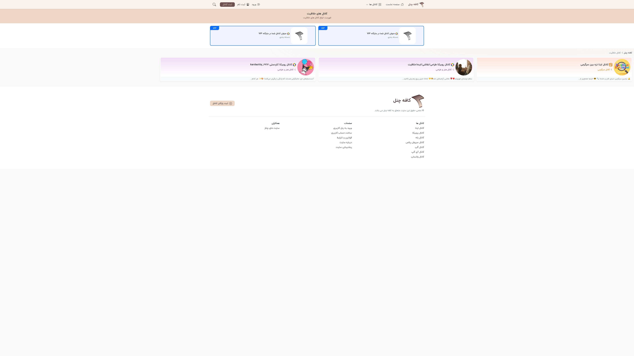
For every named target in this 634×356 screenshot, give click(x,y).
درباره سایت (346, 142)
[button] (214, 4)
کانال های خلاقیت (317, 13)
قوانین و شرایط (344, 137)
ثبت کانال (227, 4)
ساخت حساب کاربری (341, 132)
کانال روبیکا (418, 132)
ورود (254, 4)
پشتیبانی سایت (344, 147)
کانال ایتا (419, 128)
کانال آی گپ (417, 152)
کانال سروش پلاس (415, 142)
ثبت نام (241, 4)
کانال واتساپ (417, 156)
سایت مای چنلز (272, 128)
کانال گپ (419, 147)
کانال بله (420, 137)
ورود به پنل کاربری (342, 128)
